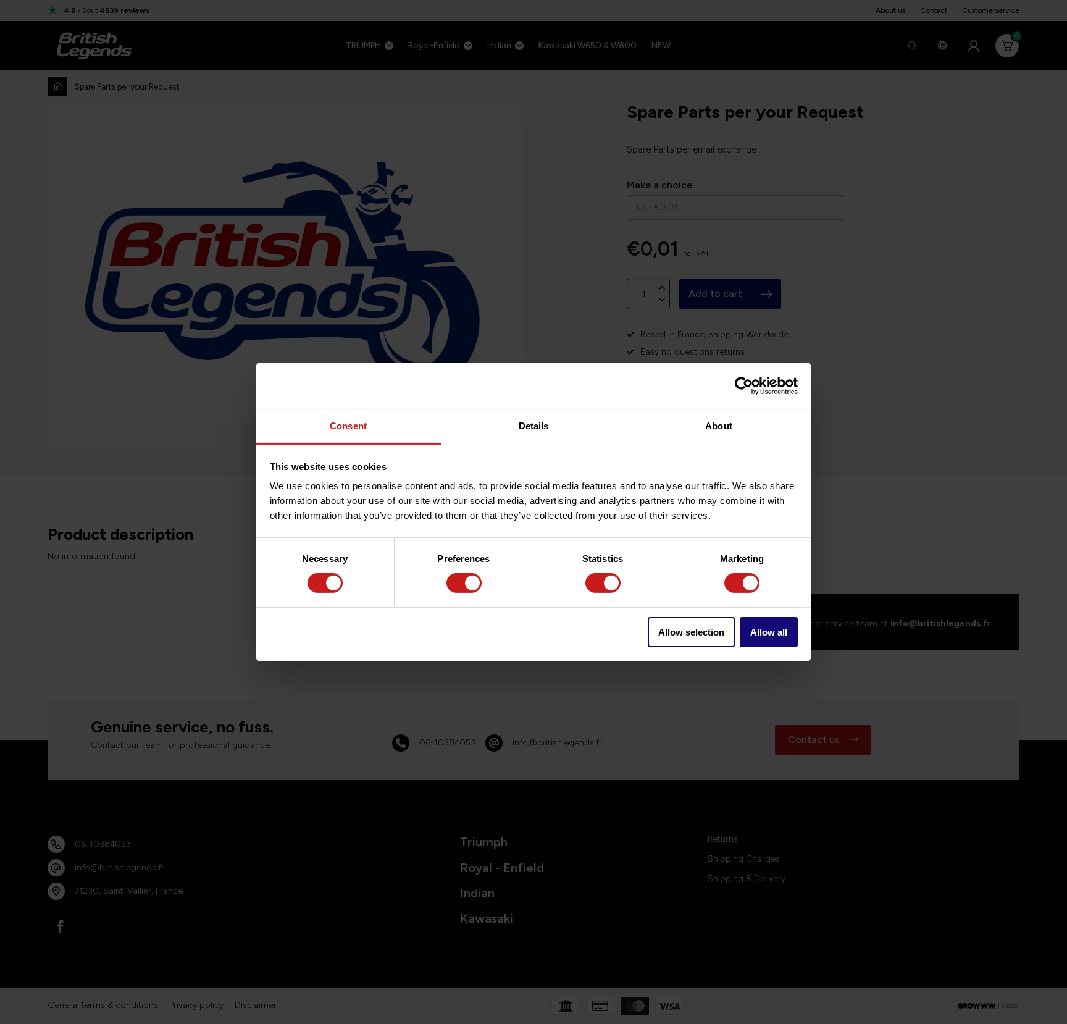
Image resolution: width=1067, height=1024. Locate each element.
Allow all (768, 632)
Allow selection (691, 632)
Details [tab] (534, 426)
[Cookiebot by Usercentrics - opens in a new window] (744, 385)
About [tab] (718, 426)
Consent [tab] (348, 426)
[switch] (464, 583)
